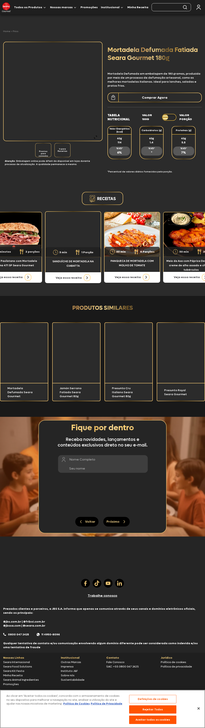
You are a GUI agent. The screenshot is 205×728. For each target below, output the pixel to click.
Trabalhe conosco (102, 595)
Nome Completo (82, 459)
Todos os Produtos (28, 7)
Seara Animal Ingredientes (21, 680)
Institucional (110, 7)
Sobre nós (67, 675)
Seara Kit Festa (13, 671)
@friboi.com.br (34, 622)
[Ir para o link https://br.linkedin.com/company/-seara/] (119, 583)
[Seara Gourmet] (6, 7)
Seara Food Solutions (17, 666)
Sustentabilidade (72, 680)
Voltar (90, 521)
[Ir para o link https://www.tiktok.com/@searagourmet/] (96, 583)
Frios (15, 31)
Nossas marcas (61, 7)
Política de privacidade (176, 666)
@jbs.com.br (12, 622)
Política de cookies (173, 662)
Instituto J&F (69, 671)
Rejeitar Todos (153, 709)
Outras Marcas (71, 662)
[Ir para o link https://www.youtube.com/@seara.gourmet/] (108, 583)
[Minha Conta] (198, 7)
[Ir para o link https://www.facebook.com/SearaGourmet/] (85, 583)
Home (7, 31)
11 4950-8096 (50, 634)
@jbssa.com (12, 626)
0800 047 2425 (18, 634)
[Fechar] (198, 708)
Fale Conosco (115, 662)
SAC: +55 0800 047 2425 (122, 666)
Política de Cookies (76, 703)
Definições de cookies (153, 699)
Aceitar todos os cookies (153, 719)
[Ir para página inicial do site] (102, 571)
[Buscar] (185, 7)
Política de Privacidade (106, 703)
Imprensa (67, 666)
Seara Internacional (16, 662)
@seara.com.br (34, 626)
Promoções (89, 7)
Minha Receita (137, 7)
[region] (102, 709)
